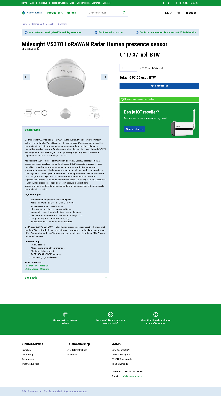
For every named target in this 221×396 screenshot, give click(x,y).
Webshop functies (30, 364)
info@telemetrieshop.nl (133, 376)
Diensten (96, 3)
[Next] (104, 77)
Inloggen (191, 12)
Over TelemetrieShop (40, 3)
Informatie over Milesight (36, 265)
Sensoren (62, 24)
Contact (106, 3)
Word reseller (132, 129)
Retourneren (28, 359)
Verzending (27, 354)
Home (24, 3)
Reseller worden (60, 3)
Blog (72, 3)
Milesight (50, 24)
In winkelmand (161, 86)
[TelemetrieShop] (32, 12)
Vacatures (72, 354)
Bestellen (26, 350)
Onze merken (83, 3)
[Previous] (26, 77)
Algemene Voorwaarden (75, 391)
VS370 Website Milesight (37, 269)
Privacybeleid (55, 391)
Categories (36, 24)
